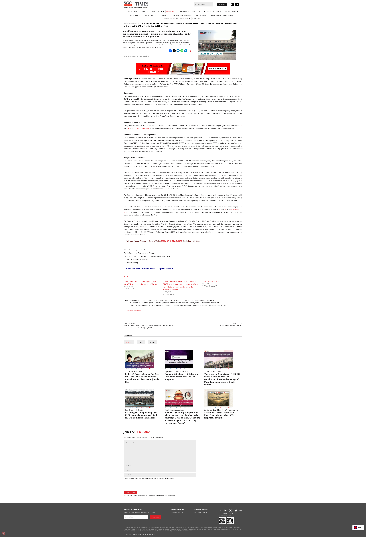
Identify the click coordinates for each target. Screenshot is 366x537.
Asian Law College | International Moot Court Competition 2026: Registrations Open (220, 415)
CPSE (218, 300)
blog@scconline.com (177, 512)
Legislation (183, 11)
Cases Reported (213, 11)
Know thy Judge (150, 15)
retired (167, 305)
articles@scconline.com (201, 512)
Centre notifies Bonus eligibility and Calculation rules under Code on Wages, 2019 (181, 376)
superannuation (185, 305)
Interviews (164, 15)
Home (130, 11)
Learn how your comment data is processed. (162, 496)
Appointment (134, 300)
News (135, 11)
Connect (222, 4)
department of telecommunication (175, 303)
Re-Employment (157, 305)
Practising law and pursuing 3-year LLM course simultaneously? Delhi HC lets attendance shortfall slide (141, 415)
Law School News (229, 11)
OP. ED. (144, 11)
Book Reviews (216, 15)
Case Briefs (170, 11)
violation (196, 305)
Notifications (184, 371)
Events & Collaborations (182, 15)
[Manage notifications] (3, 533)
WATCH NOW (184, 18)
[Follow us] (220, 510)
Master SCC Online (171, 18)
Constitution (188, 300)
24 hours (129, 342)
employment (194, 303)
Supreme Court (178, 410)
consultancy (199, 300)
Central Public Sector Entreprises (159, 300)
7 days (141, 342)
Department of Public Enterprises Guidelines (145, 303)
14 (241, 126)
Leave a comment (135, 311)
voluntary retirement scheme (211, 305)
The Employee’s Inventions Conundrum (230, 324)
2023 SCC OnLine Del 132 (171, 241)
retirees (175, 305)
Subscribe (196, 18)
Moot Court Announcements (227, 410)
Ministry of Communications (140, 305)
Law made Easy (135, 15)
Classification (177, 300)
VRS (225, 305)
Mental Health (201, 15)
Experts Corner (156, 11)
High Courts (138, 371)
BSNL (143, 300)
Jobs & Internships (229, 15)
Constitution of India (141, 128)
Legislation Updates (172, 371)
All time (152, 342)
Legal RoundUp (197, 11)
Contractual (210, 300)
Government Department (210, 303)
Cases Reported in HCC (210, 281)
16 (128, 128)
